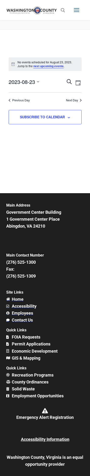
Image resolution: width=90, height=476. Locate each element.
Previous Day (21, 100)
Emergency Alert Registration (45, 417)
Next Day (72, 100)
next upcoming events (48, 66)
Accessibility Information (45, 439)
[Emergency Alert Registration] (45, 410)
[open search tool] (63, 10)
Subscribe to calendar (42, 117)
